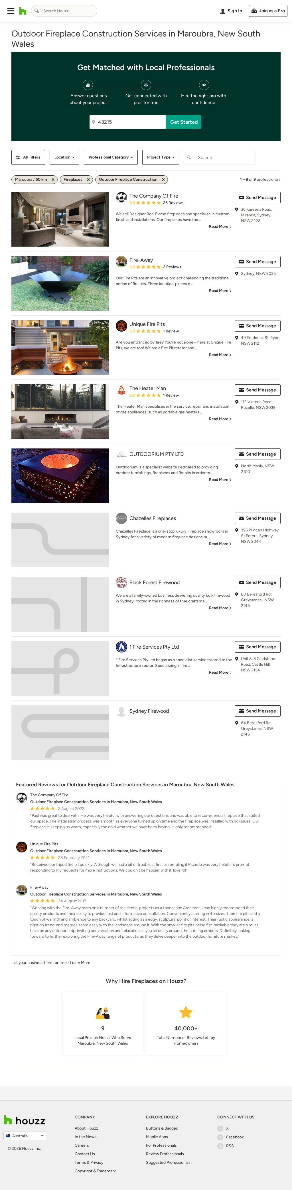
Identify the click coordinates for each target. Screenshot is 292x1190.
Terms (80, 1162)
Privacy (96, 1162)
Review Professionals (165, 1154)
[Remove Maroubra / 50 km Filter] (53, 179)
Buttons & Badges (162, 1128)
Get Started (184, 122)
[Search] (36, 11)
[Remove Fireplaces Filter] (88, 179)
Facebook (235, 1137)
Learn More (80, 962)
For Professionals (161, 1145)
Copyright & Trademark (95, 1171)
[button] (11, 11)
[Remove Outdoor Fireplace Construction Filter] (163, 179)
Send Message (261, 197)
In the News (85, 1136)
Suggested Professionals (168, 1162)
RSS (230, 1146)
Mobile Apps (157, 1136)
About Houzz (86, 1128)
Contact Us (85, 1154)
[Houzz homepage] (23, 11)
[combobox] (64, 11)
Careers (82, 1145)
